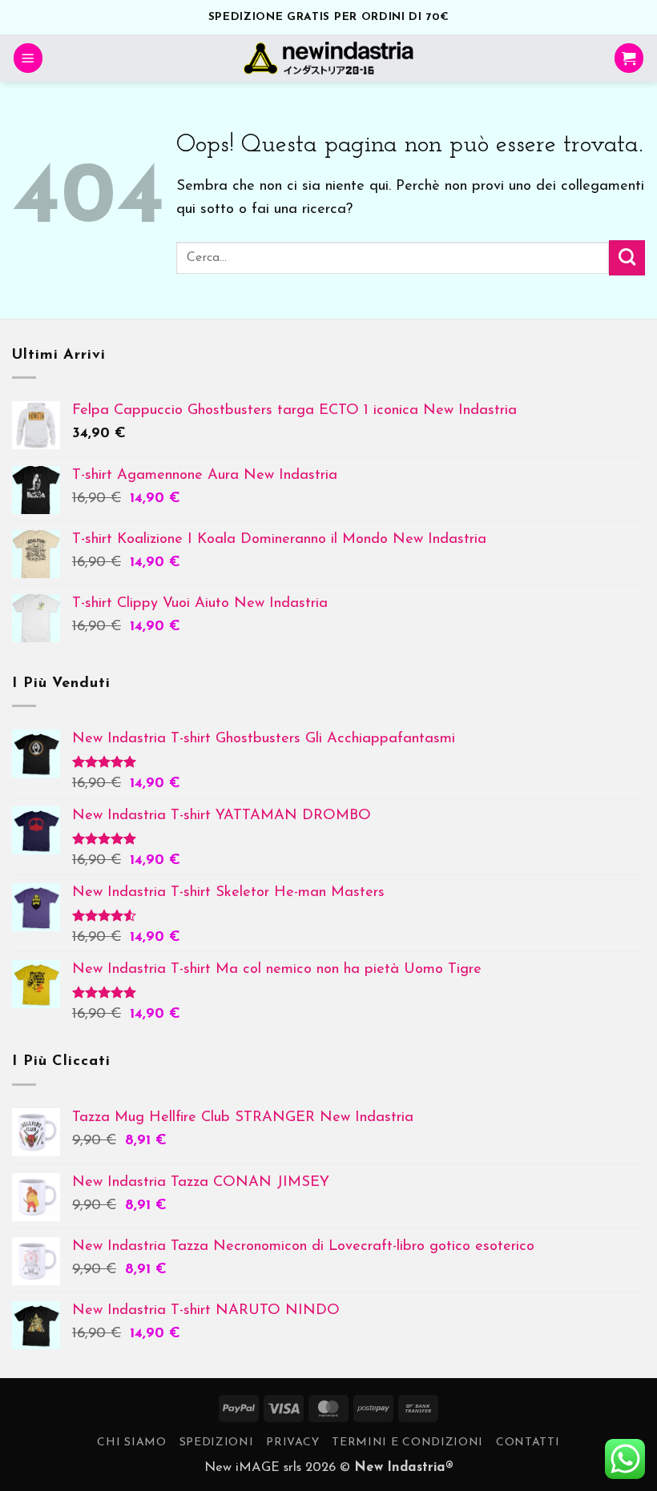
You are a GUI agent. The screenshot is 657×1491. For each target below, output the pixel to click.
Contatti (528, 1442)
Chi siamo (131, 1442)
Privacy (292, 1442)
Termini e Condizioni (407, 1442)
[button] (28, 58)
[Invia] (627, 257)
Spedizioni (216, 1442)
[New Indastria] (329, 58)
